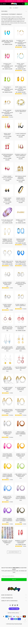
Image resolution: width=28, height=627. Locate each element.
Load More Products (13, 552)
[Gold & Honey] (14, 3)
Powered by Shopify (18, 623)
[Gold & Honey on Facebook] (13, 605)
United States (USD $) (13, 612)
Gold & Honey (11, 623)
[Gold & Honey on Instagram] (15, 605)
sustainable (9, 19)
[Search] (23, 3)
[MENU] (0, 3)
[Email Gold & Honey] (10, 605)
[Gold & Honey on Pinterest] (17, 605)
